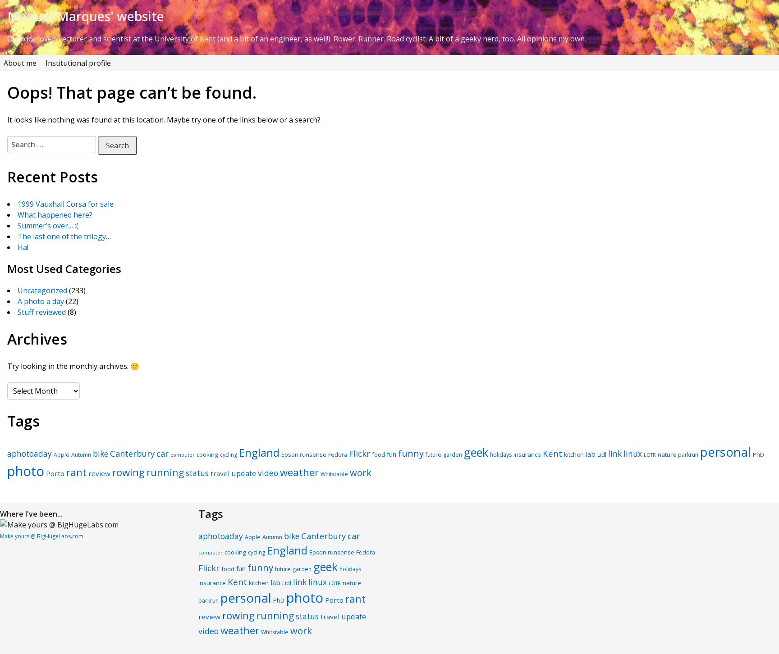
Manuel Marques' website (85, 16)
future (433, 455)
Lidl (601, 455)
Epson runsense (303, 454)
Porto (55, 473)
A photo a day (41, 301)
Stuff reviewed (42, 312)
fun (391, 454)
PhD (758, 454)
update (243, 473)
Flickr (359, 453)
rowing (128, 472)
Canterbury (132, 453)
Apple (61, 455)
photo (25, 471)
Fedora (337, 455)
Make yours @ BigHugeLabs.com (41, 536)
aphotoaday (29, 454)
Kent (552, 453)
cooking (207, 454)
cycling (228, 455)
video (268, 473)
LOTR (650, 455)
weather (299, 472)
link (615, 454)
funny (411, 453)
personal (725, 452)
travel (220, 473)
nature (667, 454)
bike (100, 454)
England (259, 452)
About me (20, 63)
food (378, 454)
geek (476, 452)
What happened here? (55, 215)
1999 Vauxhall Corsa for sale (66, 204)
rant (76, 472)
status (197, 473)
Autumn (81, 455)
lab (591, 454)
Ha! (23, 247)
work (360, 472)
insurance (527, 454)
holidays (501, 455)
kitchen (574, 454)
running (165, 472)
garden (452, 455)
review (99, 473)
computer (182, 455)
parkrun (688, 455)
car (162, 453)
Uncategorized (42, 290)
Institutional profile (78, 63)
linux (632, 454)
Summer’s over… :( (48, 226)
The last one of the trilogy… (64, 236)
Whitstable (334, 474)
